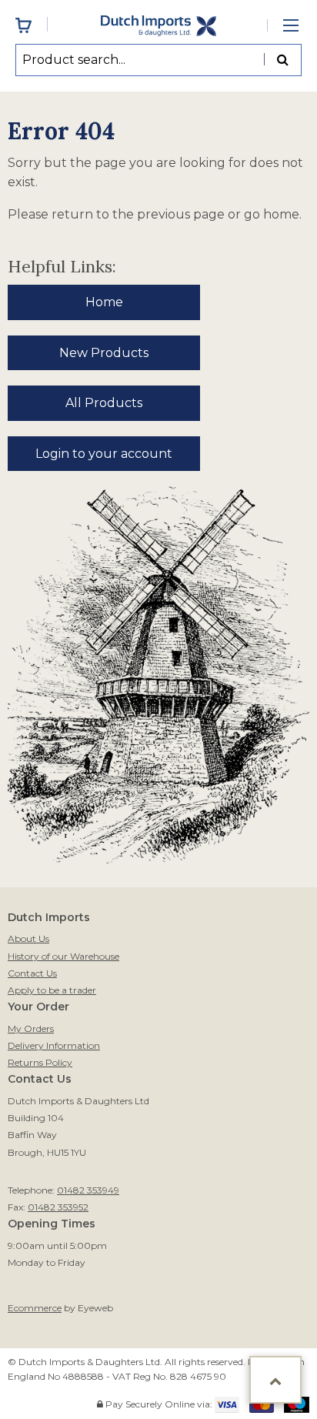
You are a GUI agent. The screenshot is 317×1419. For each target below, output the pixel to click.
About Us (28, 938)
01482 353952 (58, 1207)
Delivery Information (54, 1045)
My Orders (31, 1028)
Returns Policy (40, 1062)
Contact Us (32, 973)
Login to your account (103, 453)
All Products (103, 403)
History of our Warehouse (63, 956)
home (281, 214)
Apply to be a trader (52, 990)
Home (104, 302)
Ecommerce (35, 1308)
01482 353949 (88, 1190)
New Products (103, 353)
